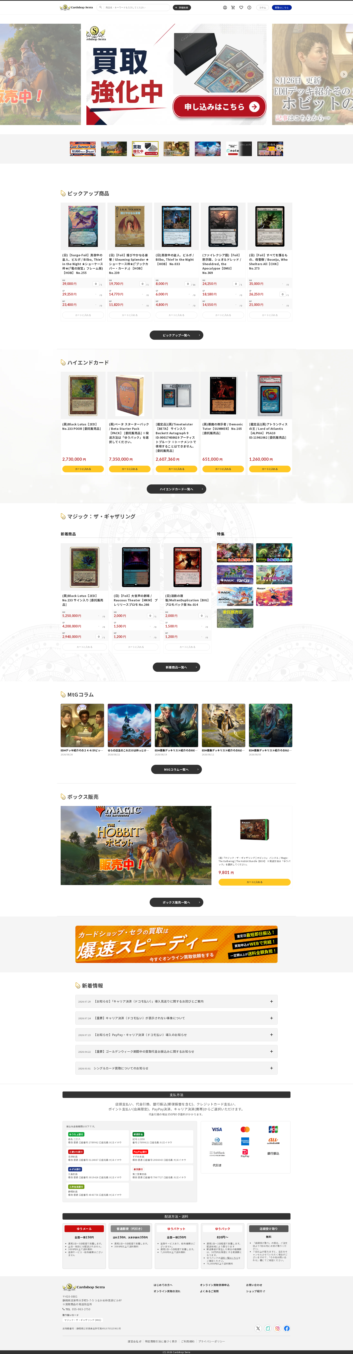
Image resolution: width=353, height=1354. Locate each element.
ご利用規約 (188, 1341)
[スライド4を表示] (176, 149)
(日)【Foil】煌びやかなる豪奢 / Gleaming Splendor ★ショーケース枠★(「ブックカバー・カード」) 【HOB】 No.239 (129, 264)
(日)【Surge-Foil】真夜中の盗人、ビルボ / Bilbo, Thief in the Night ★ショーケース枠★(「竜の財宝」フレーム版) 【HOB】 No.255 (82, 264)
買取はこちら (282, 7)
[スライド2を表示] (114, 149)
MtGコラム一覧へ (176, 769)
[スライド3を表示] (145, 149)
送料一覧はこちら (229, 1257)
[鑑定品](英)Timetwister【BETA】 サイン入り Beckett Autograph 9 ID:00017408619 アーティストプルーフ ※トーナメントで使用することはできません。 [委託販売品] (176, 437)
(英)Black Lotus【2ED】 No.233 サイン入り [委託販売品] (82, 600)
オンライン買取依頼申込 (215, 1285)
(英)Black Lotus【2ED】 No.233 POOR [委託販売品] (81, 426)
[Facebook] (286, 1328)
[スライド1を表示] (83, 149)
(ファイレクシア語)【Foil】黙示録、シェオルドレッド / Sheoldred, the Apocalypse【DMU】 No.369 (221, 264)
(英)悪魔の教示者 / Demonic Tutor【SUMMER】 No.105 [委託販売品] (222, 428)
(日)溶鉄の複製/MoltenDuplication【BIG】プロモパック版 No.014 (187, 600)
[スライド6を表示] (239, 149)
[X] (258, 1328)
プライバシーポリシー (211, 1341)
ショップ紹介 (254, 1291)
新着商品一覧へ (176, 667)
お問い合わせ (254, 1285)
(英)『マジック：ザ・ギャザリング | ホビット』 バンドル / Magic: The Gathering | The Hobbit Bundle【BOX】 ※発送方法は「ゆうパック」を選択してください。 (254, 861)
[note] (267, 1328)
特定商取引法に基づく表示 (161, 1341)
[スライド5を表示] (208, 149)
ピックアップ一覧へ (176, 335)
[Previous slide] (9, 74)
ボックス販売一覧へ (176, 902)
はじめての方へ (163, 1285)
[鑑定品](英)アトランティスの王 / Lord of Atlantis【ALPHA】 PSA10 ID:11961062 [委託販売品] (268, 431)
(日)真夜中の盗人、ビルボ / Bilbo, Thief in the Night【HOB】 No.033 (175, 259)
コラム (262, 7)
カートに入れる (83, 315)
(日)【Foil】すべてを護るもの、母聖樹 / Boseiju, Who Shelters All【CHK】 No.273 (268, 261)
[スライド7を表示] (270, 149)
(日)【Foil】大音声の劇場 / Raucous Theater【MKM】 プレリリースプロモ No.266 (136, 600)
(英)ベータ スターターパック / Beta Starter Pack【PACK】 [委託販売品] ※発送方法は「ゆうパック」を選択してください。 (129, 433)
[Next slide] (343, 74)
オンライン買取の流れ (167, 1291)
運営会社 (133, 1341)
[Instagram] (277, 1328)
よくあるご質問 (209, 1291)
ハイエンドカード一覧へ (176, 489)
